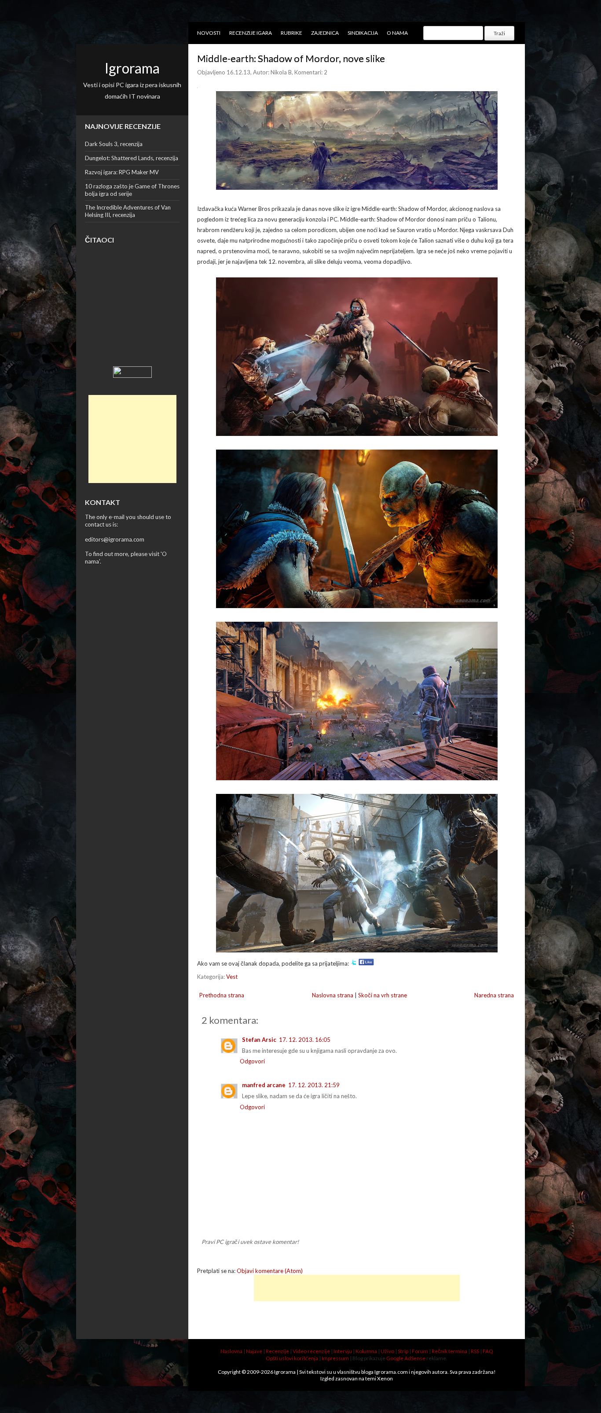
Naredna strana (494, 995)
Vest (232, 976)
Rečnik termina (449, 1351)
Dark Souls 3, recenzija (114, 144)
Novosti (208, 33)
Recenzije (277, 1351)
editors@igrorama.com (114, 539)
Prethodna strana (221, 995)
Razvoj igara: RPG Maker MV (122, 172)
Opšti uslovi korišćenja (292, 1358)
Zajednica (325, 33)
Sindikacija (363, 33)
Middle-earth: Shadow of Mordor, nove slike (291, 58)
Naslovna (231, 1351)
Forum (420, 1351)
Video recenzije (311, 1351)
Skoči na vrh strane (382, 995)
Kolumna (366, 1351)
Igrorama (132, 68)
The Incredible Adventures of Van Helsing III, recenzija (128, 211)
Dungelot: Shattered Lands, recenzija (131, 158)
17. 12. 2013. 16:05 (304, 1039)
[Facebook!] (366, 963)
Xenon (385, 1378)
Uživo (387, 1351)
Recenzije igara (250, 33)
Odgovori (252, 1061)
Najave (254, 1351)
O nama (397, 33)
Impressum (335, 1358)
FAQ (488, 1351)
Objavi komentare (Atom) (270, 1270)
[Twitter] (353, 963)
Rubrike (291, 33)
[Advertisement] (132, 439)
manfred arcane (264, 1084)
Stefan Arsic (259, 1039)
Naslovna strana (332, 995)
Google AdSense (405, 1358)
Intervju (342, 1351)
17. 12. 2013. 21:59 (314, 1084)
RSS (475, 1351)
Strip (403, 1351)
